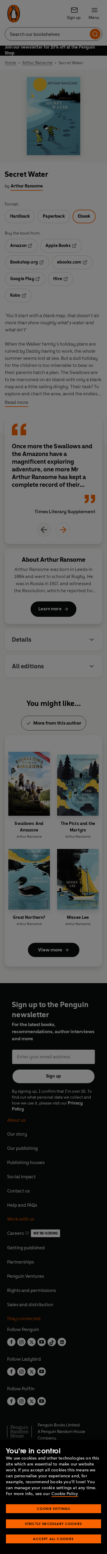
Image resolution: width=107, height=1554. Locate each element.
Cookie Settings (53, 1508)
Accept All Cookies (53, 1539)
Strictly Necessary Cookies (53, 1523)
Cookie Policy (64, 1493)
